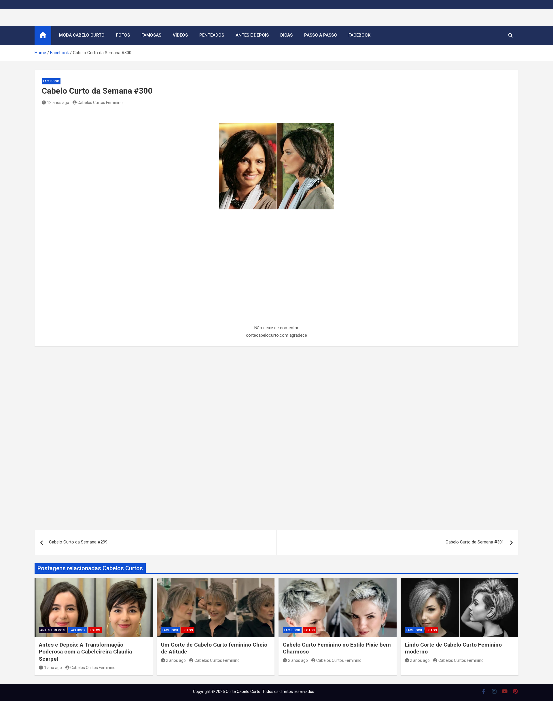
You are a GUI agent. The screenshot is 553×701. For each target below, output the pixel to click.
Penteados (211, 35)
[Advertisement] (276, 281)
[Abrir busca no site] (510, 35)
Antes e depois (252, 35)
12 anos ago (58, 102)
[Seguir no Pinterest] (515, 691)
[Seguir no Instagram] (494, 691)
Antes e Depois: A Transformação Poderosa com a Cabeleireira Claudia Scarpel (85, 651)
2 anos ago (176, 660)
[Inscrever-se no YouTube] (504, 691)
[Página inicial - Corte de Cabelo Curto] (43, 35)
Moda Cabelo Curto (82, 35)
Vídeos (180, 35)
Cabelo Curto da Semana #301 (475, 542)
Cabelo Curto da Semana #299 (78, 542)
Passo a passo (320, 35)
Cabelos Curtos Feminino (100, 102)
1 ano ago (53, 667)
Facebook (359, 35)
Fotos (123, 35)
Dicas (286, 35)
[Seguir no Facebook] (483, 691)
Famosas (151, 35)
